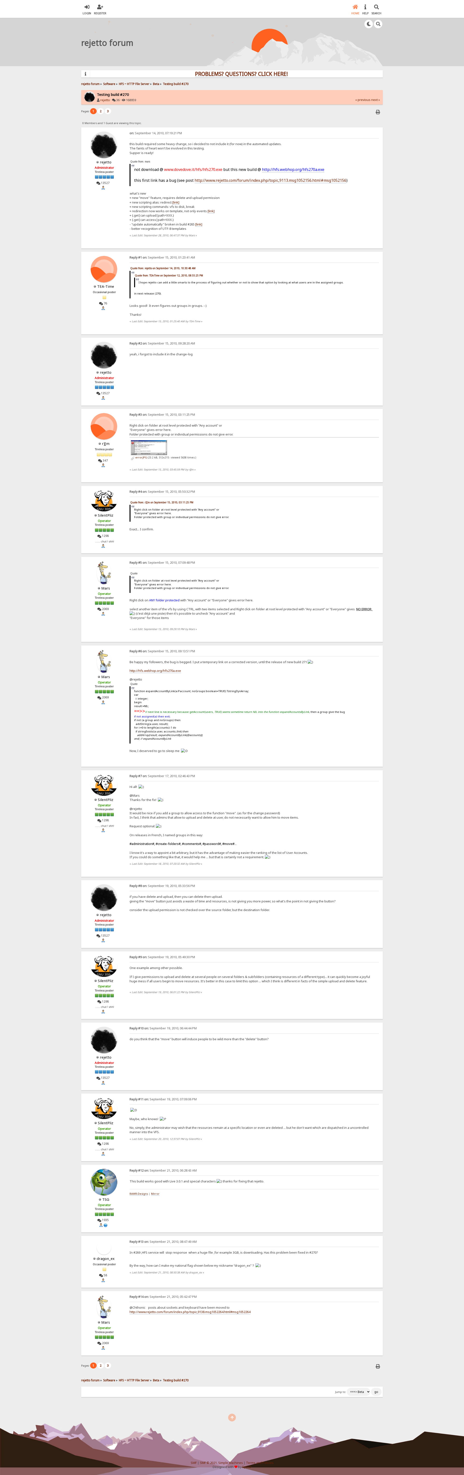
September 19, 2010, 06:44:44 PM (163, 1028)
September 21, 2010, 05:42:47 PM (163, 1297)
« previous (362, 100)
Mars (105, 588)
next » (375, 100)
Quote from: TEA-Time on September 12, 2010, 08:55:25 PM (169, 275)
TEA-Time (105, 286)
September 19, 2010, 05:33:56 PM (162, 886)
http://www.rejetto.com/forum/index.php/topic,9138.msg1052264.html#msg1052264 (190, 1312)
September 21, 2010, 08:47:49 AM (163, 1242)
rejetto (105, 100)
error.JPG (141, 457)
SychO (246, 1467)
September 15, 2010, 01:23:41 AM (162, 257)
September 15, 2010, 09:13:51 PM (162, 651)
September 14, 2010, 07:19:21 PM (156, 133)
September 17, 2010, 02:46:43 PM (162, 776)
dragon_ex (106, 1258)
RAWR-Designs (139, 1193)
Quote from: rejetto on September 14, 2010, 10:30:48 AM (163, 268)
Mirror (155, 1193)
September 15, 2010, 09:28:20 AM (162, 343)
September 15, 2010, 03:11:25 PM (162, 415)
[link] (175, 202)
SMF (194, 1463)
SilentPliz (105, 515)
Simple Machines (230, 1463)
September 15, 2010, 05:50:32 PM (162, 492)
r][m (105, 443)
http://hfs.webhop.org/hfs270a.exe (293, 169)
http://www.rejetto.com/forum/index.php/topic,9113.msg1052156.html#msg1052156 (270, 180)
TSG (105, 1199)
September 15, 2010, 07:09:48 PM (162, 563)
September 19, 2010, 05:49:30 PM (162, 957)
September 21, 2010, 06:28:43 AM (163, 1170)
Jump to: (340, 1392)
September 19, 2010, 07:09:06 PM (163, 1099)
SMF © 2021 (208, 1463)
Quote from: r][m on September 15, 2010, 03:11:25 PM (161, 502)
